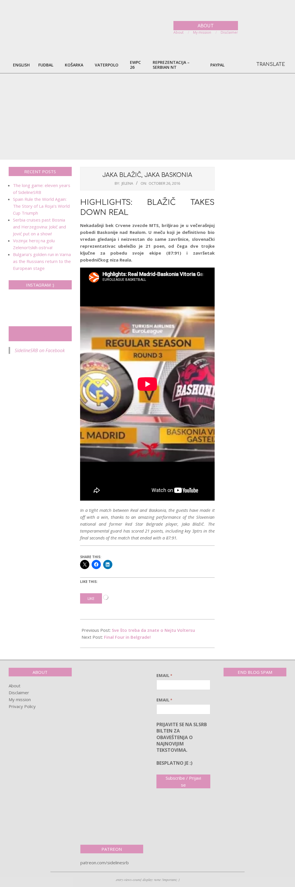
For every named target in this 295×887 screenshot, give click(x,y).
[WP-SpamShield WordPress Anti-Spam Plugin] (244, 692)
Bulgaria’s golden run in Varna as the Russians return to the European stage (42, 261)
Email (164, 675)
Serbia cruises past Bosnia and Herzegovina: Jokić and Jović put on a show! (39, 226)
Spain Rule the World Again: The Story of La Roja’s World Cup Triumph (41, 206)
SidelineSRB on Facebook (40, 333)
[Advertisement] (147, 116)
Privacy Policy (22, 706)
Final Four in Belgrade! (127, 637)
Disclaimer (19, 692)
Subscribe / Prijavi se (183, 781)
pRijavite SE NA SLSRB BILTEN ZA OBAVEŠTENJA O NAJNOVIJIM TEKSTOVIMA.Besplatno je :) (181, 743)
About (14, 685)
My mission (20, 699)
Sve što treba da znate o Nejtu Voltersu (153, 630)
